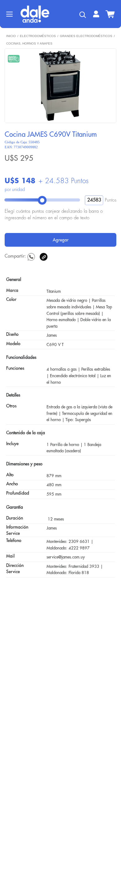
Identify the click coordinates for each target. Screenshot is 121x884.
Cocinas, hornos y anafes (29, 43)
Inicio (11, 36)
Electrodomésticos (38, 36)
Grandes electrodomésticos (86, 36)
